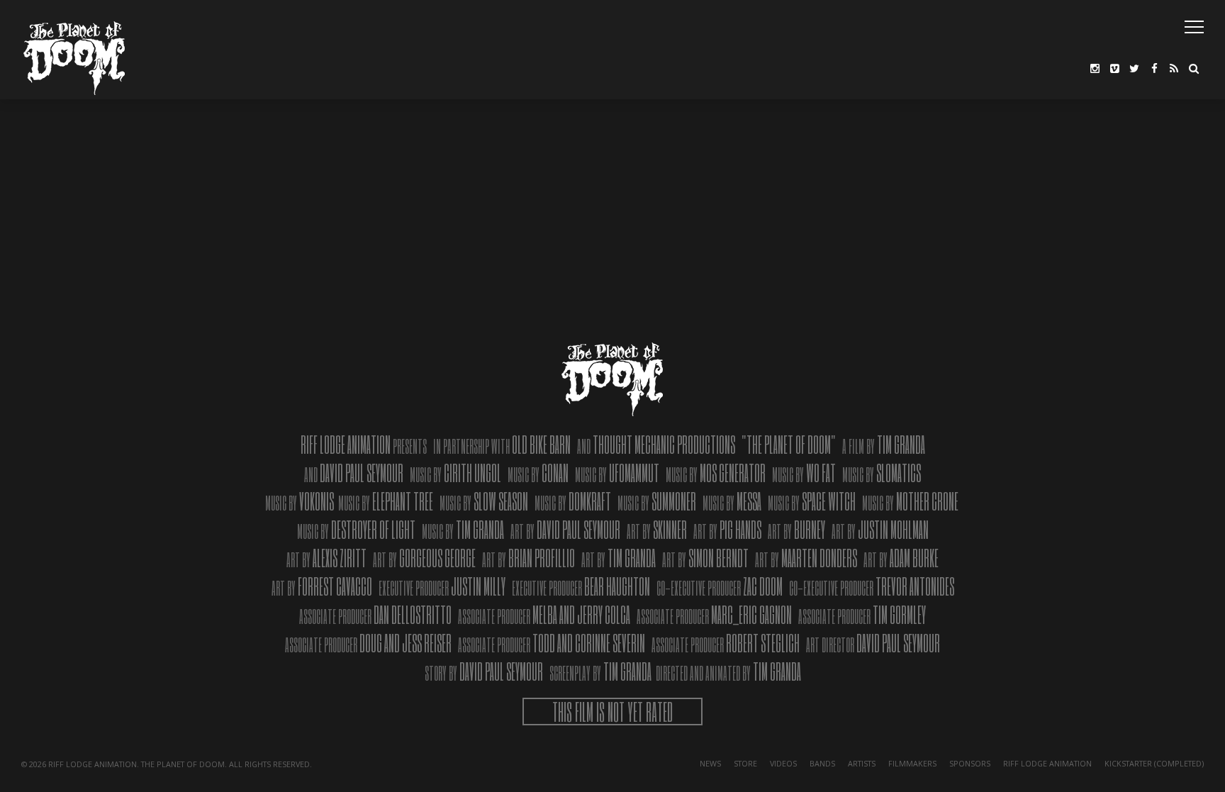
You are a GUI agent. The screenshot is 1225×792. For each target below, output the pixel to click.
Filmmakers (912, 763)
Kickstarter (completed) (1154, 763)
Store (745, 763)
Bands (822, 763)
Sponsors (969, 763)
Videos (783, 763)
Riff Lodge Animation (1047, 763)
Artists (862, 763)
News (710, 763)
